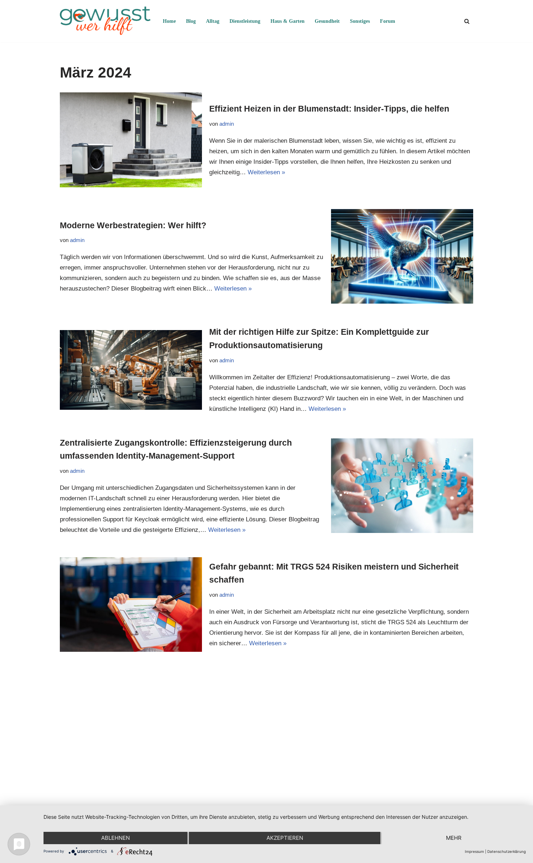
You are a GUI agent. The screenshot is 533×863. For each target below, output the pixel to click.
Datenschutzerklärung (506, 851)
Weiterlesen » (266, 172)
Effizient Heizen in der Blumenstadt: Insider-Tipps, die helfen (329, 108)
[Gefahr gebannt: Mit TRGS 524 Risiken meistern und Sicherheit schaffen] (131, 604)
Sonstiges (360, 21)
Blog (191, 21)
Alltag (212, 21)
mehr (454, 837)
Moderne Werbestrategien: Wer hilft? (133, 225)
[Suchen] (467, 21)
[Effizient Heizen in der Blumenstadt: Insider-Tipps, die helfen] (131, 139)
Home (169, 21)
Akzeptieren (284, 837)
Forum (387, 21)
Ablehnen (115, 837)
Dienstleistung (245, 21)
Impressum (474, 851)
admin (226, 124)
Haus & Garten (287, 21)
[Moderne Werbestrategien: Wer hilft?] (402, 256)
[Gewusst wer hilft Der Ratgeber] (105, 21)
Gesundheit (327, 21)
